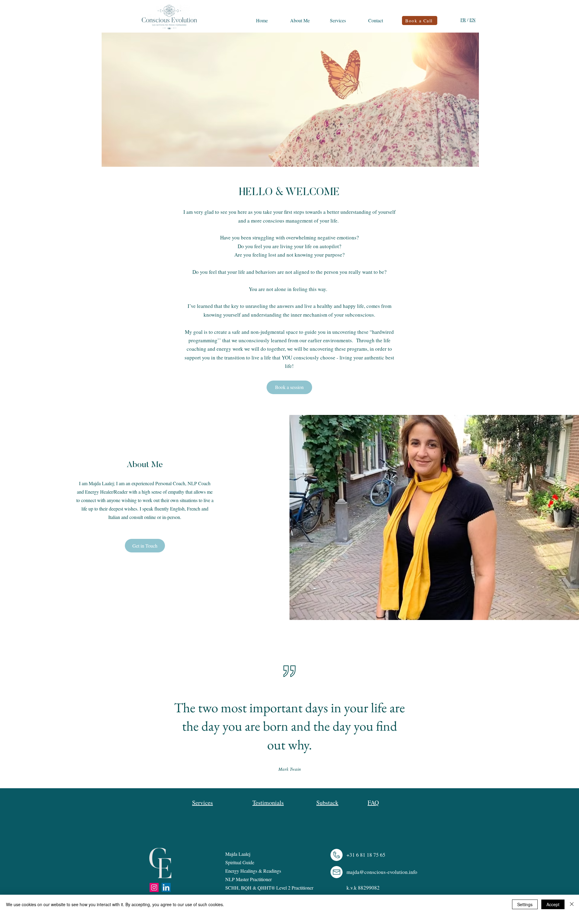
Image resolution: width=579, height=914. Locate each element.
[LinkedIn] (166, 887)
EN (473, 20)
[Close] (571, 904)
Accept (552, 904)
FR (463, 20)
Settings (525, 904)
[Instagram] (154, 887)
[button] (145, 545)
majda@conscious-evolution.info (381, 871)
